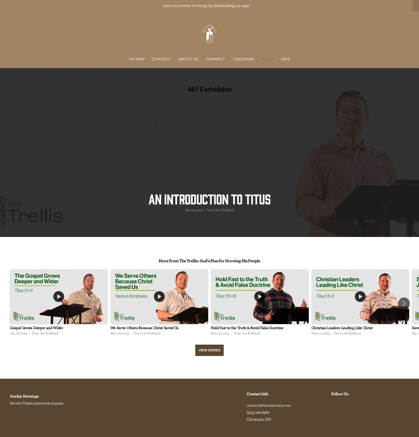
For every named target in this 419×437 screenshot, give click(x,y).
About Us (189, 59)
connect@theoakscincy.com (268, 406)
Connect (216, 59)
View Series (209, 350)
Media (267, 59)
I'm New (137, 59)
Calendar (244, 59)
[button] (404, 303)
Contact (161, 59)
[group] (59, 303)
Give (285, 59)
